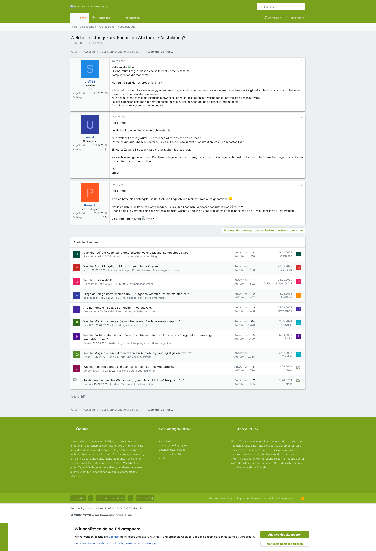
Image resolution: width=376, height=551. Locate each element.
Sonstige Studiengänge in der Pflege (135, 256)
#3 (302, 185)
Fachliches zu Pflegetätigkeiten (136, 370)
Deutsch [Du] (145, 498)
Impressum (165, 441)
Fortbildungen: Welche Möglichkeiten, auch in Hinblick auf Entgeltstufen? (134, 380)
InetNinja (286, 297)
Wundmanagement (141, 283)
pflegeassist (90, 297)
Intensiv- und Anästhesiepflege (135, 311)
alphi (86, 270)
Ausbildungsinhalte (123, 325)
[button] (113, 17)
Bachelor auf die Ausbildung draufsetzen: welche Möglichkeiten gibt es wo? (135, 252)
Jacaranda (89, 256)
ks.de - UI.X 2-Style (111, 498)
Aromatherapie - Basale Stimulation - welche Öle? (118, 307)
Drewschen (90, 311)
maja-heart (285, 269)
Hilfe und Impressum (281, 498)
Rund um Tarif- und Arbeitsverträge (129, 356)
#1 (302, 61)
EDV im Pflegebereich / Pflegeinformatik (140, 297)
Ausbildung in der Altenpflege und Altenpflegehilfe (139, 343)
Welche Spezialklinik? (98, 280)
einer (289, 383)
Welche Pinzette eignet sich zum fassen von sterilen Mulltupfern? (128, 367)
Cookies (79, 498)
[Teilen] (296, 61)
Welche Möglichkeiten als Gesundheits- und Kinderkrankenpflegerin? (131, 321)
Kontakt (163, 458)
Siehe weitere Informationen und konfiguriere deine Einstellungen (115, 543)
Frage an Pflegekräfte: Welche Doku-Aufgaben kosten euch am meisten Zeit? (136, 294)
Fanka (87, 343)
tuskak (87, 384)
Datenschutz (259, 498)
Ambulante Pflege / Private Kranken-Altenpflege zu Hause (143, 270)
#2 (302, 117)
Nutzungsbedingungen (173, 445)
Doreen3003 (91, 370)
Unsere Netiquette (170, 453)
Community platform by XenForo (107, 508)
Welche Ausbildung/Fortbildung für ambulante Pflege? (120, 266)
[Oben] (297, 498)
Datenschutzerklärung (172, 449)
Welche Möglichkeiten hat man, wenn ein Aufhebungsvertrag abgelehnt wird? (137, 353)
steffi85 (78, 43)
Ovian (86, 356)
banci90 (88, 325)
